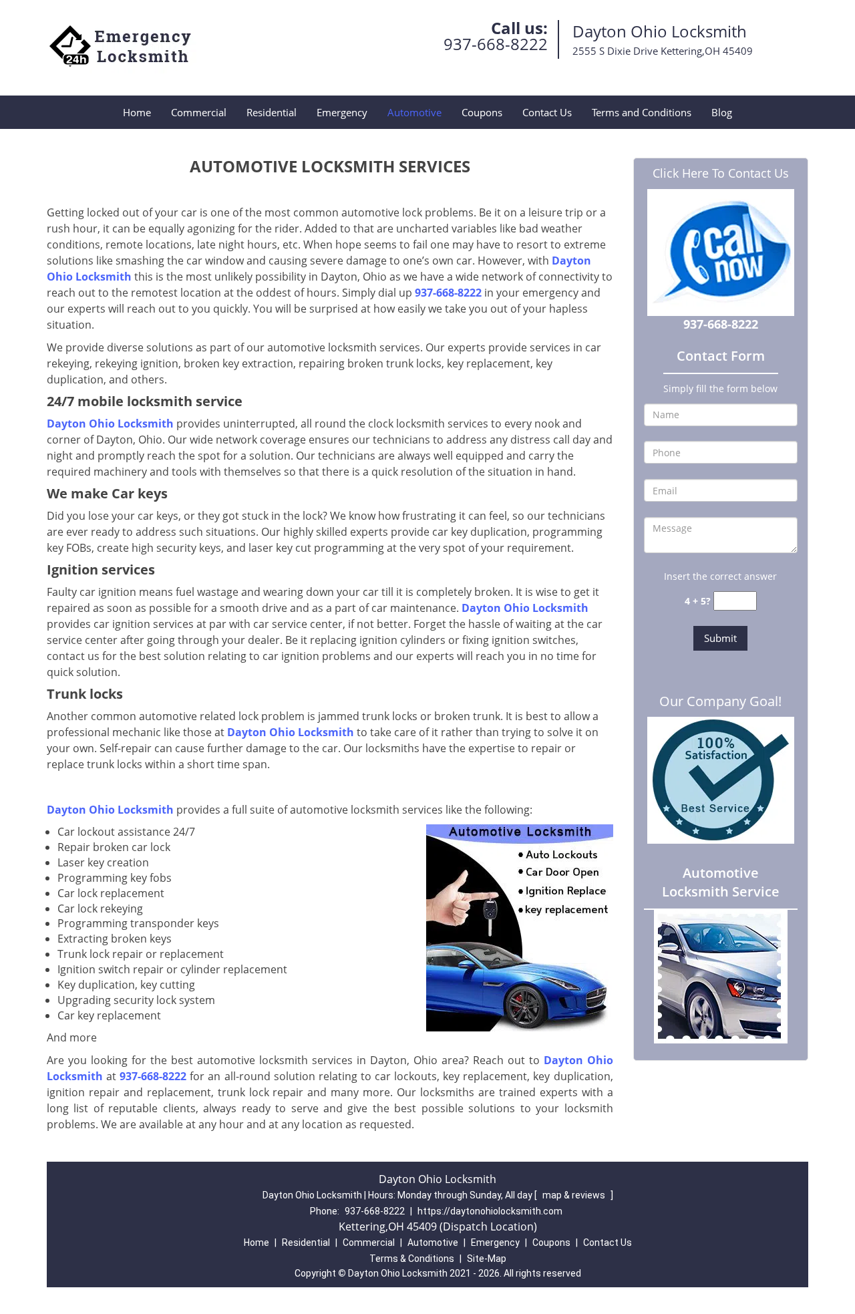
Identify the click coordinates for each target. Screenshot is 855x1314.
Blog (721, 112)
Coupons (482, 112)
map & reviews (574, 1195)
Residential (271, 112)
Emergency (342, 112)
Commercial (198, 112)
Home (137, 112)
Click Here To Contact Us (721, 173)
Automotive (414, 112)
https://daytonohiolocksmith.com (489, 1211)
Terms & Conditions (411, 1258)
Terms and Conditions (641, 112)
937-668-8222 (496, 44)
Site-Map (486, 1258)
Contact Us (547, 112)
